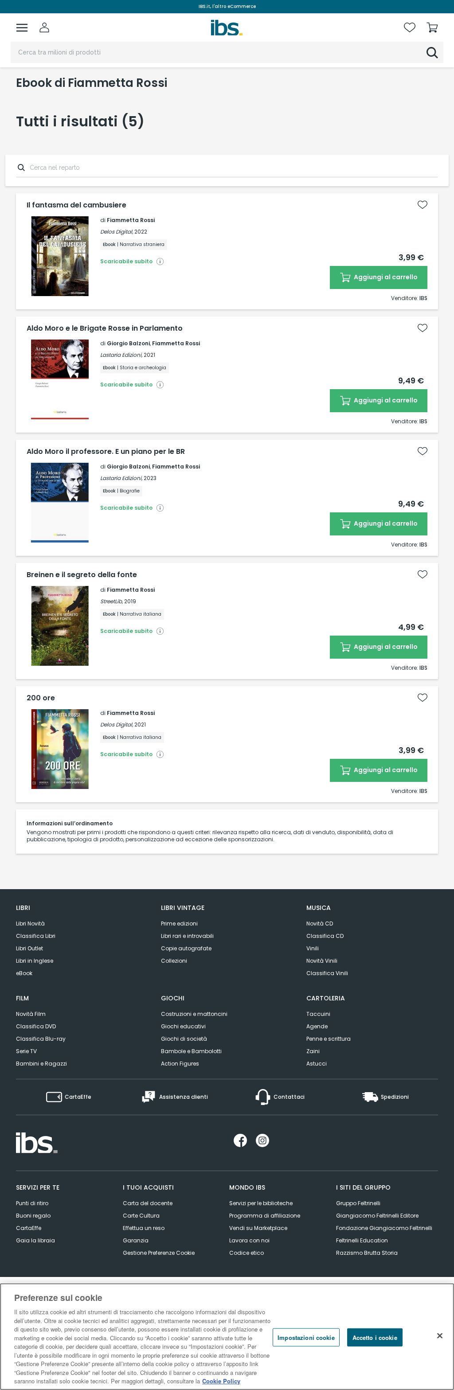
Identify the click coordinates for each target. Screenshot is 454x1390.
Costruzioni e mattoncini (194, 1014)
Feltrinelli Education (362, 1240)
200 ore (41, 698)
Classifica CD (325, 936)
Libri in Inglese (34, 960)
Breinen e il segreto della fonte (82, 575)
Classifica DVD (36, 1026)
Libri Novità (30, 923)
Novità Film (31, 1014)
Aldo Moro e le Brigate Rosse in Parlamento (105, 328)
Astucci (316, 1063)
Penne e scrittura (328, 1038)
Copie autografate (186, 948)
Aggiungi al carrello (385, 277)
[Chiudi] (440, 1335)
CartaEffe (28, 1228)
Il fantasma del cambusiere (76, 205)
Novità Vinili (321, 960)
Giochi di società (184, 1038)
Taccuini (318, 1014)
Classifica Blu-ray (41, 1038)
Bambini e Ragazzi (41, 1063)
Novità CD (319, 923)
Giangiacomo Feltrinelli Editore (377, 1215)
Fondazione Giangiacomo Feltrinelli (384, 1228)
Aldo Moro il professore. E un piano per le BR (106, 452)
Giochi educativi (183, 1026)
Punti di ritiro (32, 1203)
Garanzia (136, 1240)
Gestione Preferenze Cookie (159, 1253)
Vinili (312, 948)
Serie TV (26, 1051)
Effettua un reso (143, 1228)
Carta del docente (147, 1203)
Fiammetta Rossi (131, 220)
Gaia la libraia (35, 1240)
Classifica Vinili (327, 973)
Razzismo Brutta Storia (367, 1253)
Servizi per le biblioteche (261, 1203)
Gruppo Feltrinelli (358, 1203)
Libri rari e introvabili (187, 936)
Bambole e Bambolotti (191, 1051)
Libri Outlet (29, 948)
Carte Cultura (141, 1215)
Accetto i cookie (374, 1337)
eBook (24, 973)
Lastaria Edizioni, (121, 355)
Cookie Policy (221, 1381)
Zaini (313, 1051)
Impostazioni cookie (306, 1337)
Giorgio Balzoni (128, 343)
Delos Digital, (116, 231)
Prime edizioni (179, 923)
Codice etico (246, 1253)
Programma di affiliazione (264, 1215)
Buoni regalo (33, 1215)
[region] (227, 1336)
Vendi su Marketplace (258, 1228)
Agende (317, 1026)
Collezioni (174, 960)
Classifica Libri (35, 936)
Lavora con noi (249, 1240)
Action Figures (180, 1063)
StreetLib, (111, 601)
